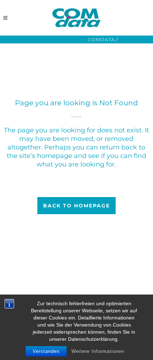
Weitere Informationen (98, 351)
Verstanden (46, 351)
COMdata (101, 39)
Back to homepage (76, 205)
